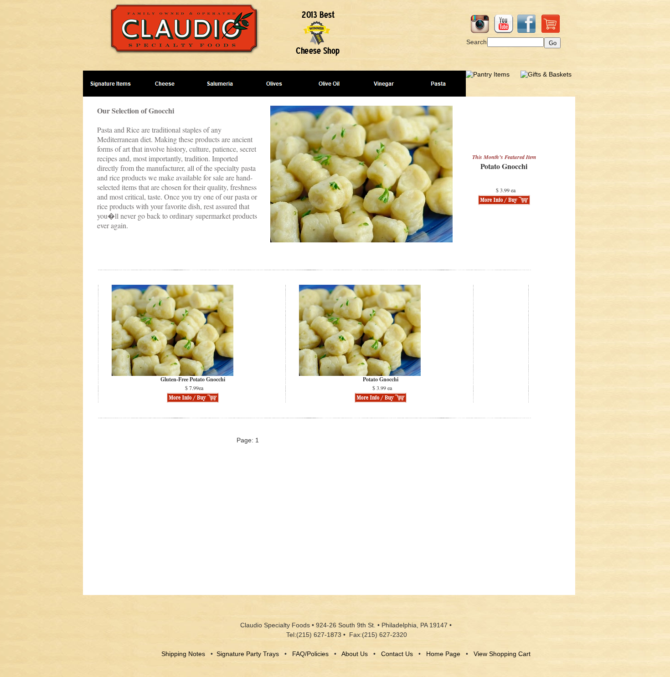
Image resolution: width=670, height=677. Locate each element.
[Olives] (274, 84)
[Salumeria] (219, 84)
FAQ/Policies (310, 653)
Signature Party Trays (247, 653)
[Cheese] (165, 84)
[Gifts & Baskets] (546, 74)
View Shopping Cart (502, 653)
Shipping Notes (183, 653)
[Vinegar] (383, 84)
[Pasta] (438, 84)
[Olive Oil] (329, 84)
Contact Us (397, 653)
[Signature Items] (110, 84)
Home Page (443, 653)
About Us (354, 653)
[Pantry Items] (488, 74)
